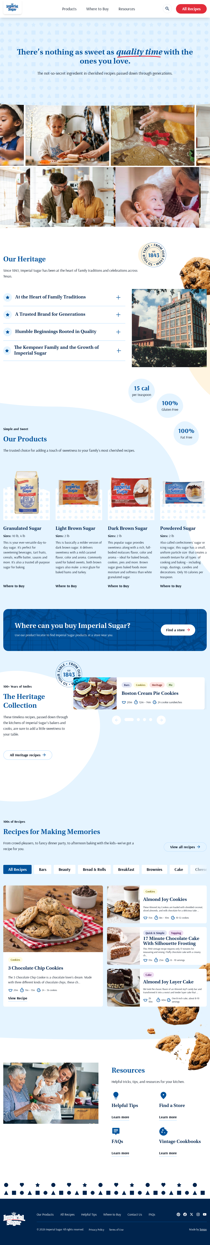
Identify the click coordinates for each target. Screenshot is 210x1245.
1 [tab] (126, 719)
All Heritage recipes (25, 755)
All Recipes (191, 8)
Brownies (154, 869)
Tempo (203, 1229)
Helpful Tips (89, 1214)
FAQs (152, 1214)
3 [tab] (138, 719)
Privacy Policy (96, 1229)
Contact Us (135, 1214)
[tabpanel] (139, 693)
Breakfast (126, 869)
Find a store (175, 630)
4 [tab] (144, 719)
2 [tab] (132, 719)
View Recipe (17, 998)
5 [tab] (150, 719)
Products (69, 8)
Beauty (65, 869)
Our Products (45, 1214)
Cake (179, 869)
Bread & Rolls (94, 869)
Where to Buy (97, 8)
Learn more (120, 1117)
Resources (127, 8)
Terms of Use (116, 1229)
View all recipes (182, 847)
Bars (42, 869)
